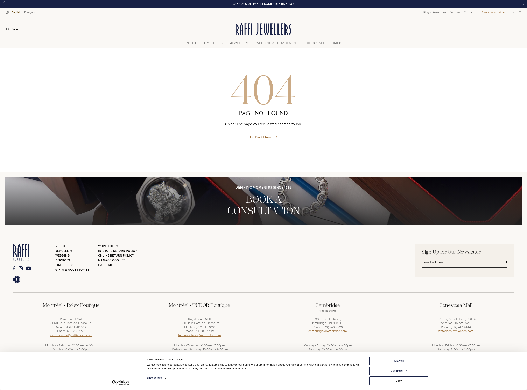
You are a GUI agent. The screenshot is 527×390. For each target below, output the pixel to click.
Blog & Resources (434, 12)
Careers (105, 265)
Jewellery (64, 250)
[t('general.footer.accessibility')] (16, 279)
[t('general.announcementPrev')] (3, 4)
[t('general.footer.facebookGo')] (14, 268)
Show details (154, 377)
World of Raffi (111, 246)
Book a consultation (493, 12)
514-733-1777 (76, 331)
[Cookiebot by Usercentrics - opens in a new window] (121, 382)
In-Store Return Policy (117, 250)
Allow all (399, 361)
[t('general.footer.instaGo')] (21, 268)
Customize (397, 370)
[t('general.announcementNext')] (523, 4)
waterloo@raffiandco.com (455, 331)
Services (454, 12)
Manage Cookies (112, 260)
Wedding (62, 255)
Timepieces (64, 265)
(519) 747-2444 (461, 327)
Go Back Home (261, 137)
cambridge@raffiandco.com (327, 331)
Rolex (60, 246)
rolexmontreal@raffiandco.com (71, 335)
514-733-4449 (204, 331)
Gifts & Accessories (72, 269)
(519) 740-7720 (333, 327)
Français (29, 12)
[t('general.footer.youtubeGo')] (28, 268)
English (16, 12)
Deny (399, 380)
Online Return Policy (116, 255)
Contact (469, 12)
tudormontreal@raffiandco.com (199, 335)
